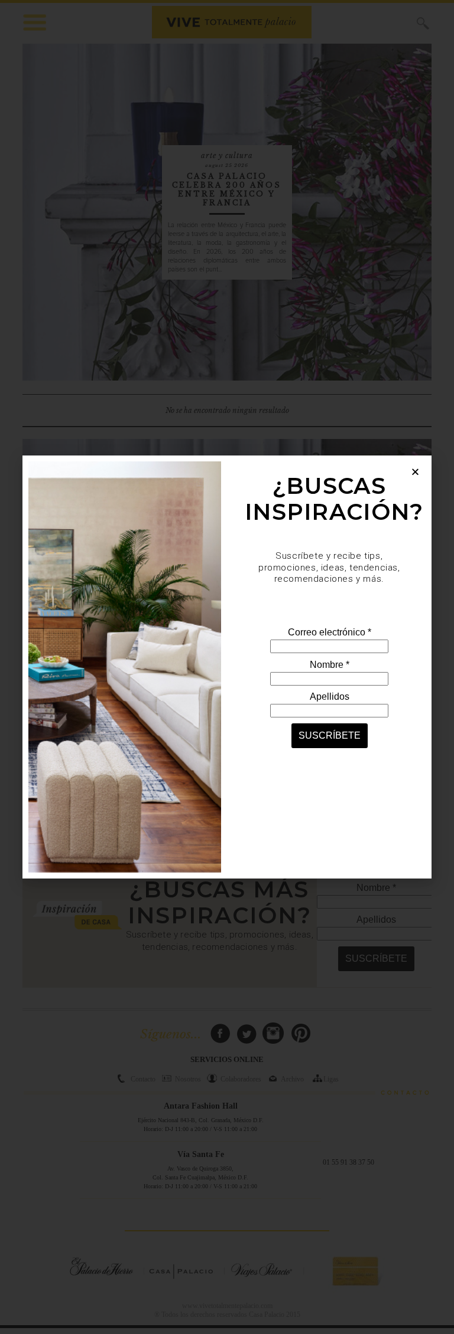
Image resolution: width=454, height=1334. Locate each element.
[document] (227, 667)
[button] (415, 471)
